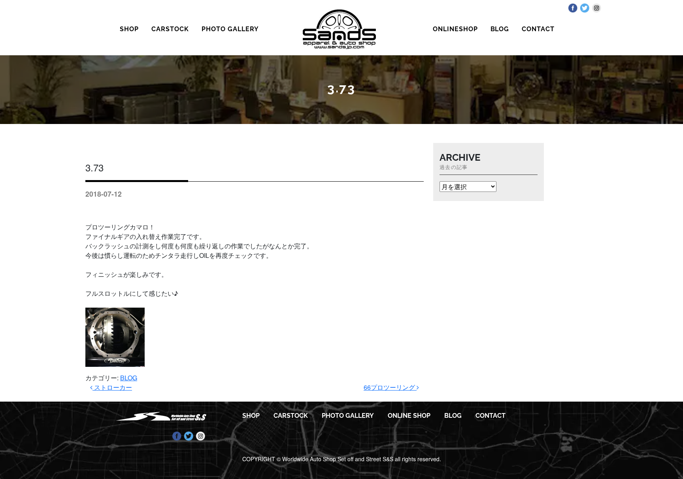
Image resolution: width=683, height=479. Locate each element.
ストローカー (112, 387)
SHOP (129, 29)
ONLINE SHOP (409, 415)
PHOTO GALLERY (230, 29)
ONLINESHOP (455, 29)
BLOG (500, 29)
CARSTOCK (170, 29)
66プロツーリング (390, 387)
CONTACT (538, 29)
